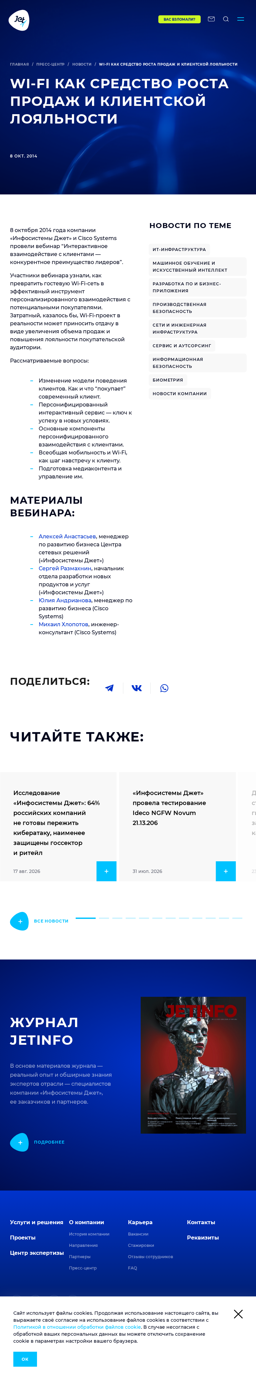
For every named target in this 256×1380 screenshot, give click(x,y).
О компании (86, 1222)
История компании (89, 1234)
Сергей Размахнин (65, 568)
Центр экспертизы (37, 1253)
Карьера (140, 1222)
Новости (82, 64)
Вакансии (138, 1234)
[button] (86, 918)
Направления (83, 1245)
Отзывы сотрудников (150, 1256)
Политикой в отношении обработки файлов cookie (77, 1327)
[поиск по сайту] (226, 20)
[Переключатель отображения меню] (240, 20)
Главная (19, 64)
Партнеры (80, 1256)
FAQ (132, 1267)
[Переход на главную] (69, 20)
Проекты (23, 1238)
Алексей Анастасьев (67, 536)
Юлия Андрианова (65, 600)
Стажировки (141, 1245)
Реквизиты (203, 1238)
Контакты (201, 1222)
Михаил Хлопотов (63, 624)
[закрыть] (238, 1315)
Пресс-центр (50, 64)
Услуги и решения (36, 1222)
